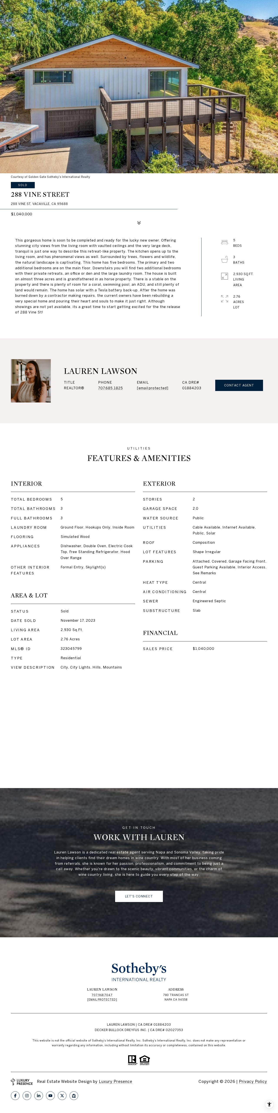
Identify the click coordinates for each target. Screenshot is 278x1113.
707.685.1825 (110, 388)
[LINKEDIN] (38, 1095)
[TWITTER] (62, 1095)
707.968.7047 (102, 995)
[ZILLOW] (74, 1095)
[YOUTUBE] (50, 1095)
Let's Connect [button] (139, 896)
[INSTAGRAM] (27, 1095)
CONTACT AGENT (239, 385)
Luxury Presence (115, 1081)
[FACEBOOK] (15, 1095)
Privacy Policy (253, 1081)
